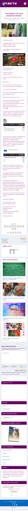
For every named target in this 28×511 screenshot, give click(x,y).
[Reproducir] (5, 124)
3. (9, 130)
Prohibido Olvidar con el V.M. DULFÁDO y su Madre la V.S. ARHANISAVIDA (13, 278)
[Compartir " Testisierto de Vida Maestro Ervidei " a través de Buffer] (20, 226)
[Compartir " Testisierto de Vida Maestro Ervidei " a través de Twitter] (7, 226)
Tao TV (11, 18)
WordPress (14, 503)
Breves (4, 405)
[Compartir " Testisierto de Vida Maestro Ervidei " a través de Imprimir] (15, 229)
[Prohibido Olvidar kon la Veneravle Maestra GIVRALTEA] (14, 309)
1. (4, 127)
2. (9, 128)
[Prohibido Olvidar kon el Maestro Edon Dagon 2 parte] (14, 289)
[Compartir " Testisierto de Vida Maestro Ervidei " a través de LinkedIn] (18, 226)
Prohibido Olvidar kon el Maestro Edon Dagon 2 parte (14, 298)
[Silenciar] (19, 124)
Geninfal (5, 453)
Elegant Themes (12, 501)
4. (4, 161)
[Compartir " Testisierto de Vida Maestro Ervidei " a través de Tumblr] (12, 226)
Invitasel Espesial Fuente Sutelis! (11, 338)
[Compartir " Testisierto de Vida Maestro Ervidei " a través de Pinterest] (15, 226)
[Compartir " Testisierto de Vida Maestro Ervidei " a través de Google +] (10, 226)
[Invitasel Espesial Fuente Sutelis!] (14, 329)
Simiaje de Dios (6, 459)
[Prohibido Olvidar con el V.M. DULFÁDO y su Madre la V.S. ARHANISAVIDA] (14, 269)
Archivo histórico (6, 409)
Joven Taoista (6, 456)
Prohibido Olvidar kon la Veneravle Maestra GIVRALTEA (13, 319)
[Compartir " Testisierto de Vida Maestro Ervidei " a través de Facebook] (5, 226)
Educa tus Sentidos (7, 450)
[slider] (22, 124)
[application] (14, 124)
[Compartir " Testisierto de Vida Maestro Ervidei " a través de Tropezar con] (23, 226)
